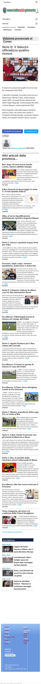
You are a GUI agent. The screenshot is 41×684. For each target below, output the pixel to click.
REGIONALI (31, 27)
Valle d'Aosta (27, 630)
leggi (16, 183)
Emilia (6, 633)
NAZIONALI (21, 27)
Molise (25, 627)
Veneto (25, 643)
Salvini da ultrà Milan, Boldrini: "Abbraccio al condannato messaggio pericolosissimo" (22, 585)
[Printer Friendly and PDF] (5, 136)
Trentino (26, 638)
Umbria (25, 641)
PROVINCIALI (7, 30)
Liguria (6, 640)
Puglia (25, 632)
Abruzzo (7, 627)
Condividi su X (31, 131)
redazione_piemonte (17, 148)
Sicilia (25, 635)
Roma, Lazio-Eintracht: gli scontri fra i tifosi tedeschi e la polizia (23, 573)
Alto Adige (26, 640)
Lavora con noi (9, 653)
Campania (7, 632)
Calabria (7, 630)
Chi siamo (8, 651)
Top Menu (7, 2)
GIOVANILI (18, 30)
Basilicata (7, 628)
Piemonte (26, 628)
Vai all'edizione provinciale (12, 532)
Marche (6, 643)
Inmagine (15, 678)
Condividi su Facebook (12, 131)
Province (9, 19)
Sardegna (26, 633)
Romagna (7, 635)
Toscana (26, 637)
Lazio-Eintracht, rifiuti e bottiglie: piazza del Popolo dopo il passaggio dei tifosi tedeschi (23, 561)
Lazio (6, 638)
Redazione (8, 649)
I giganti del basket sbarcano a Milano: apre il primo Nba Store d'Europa (23, 549)
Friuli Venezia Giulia (10, 637)
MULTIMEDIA (8, 540)
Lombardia (7, 641)
